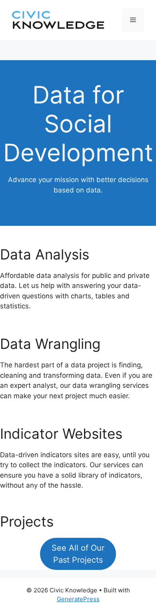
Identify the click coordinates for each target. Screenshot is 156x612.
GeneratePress (78, 599)
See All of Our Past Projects (78, 554)
